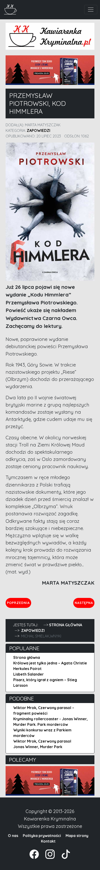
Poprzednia (19, 602)
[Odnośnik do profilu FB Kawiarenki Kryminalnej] (35, 853)
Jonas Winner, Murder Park (37, 746)
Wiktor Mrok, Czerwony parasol (42, 741)
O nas (13, 835)
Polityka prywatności (42, 835)
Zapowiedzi (38, 130)
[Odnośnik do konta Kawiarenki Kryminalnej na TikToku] (63, 853)
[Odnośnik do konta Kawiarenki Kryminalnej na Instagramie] (48, 853)
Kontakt (48, 841)
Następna (84, 602)
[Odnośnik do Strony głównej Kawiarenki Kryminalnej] (10, 9)
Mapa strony (77, 835)
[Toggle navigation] (90, 9)
